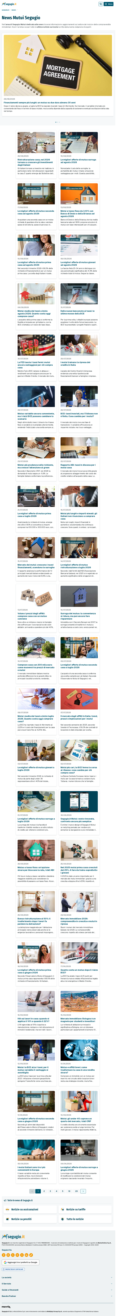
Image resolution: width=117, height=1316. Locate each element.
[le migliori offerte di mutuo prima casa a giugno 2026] (36, 952)
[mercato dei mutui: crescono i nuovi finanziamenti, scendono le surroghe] (36, 547)
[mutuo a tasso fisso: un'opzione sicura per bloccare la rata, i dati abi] (36, 850)
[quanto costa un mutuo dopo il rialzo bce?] (79, 952)
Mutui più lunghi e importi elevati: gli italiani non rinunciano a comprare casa (79, 516)
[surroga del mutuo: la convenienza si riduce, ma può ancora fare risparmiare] (79, 596)
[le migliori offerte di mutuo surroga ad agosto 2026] (79, 142)
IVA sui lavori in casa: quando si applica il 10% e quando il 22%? (33, 1020)
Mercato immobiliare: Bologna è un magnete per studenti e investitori (78, 1020)
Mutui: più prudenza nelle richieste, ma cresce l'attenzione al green (35, 466)
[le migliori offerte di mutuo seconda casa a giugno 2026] (36, 1101)
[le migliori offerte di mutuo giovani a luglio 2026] (36, 750)
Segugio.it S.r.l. (7, 1311)
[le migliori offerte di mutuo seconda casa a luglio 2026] (79, 647)
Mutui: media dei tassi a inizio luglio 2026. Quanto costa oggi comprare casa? (36, 719)
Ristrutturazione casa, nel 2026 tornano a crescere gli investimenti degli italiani (35, 162)
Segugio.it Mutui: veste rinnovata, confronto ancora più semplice (77, 820)
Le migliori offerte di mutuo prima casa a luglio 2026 (34, 514)
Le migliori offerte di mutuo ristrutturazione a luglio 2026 (76, 566)
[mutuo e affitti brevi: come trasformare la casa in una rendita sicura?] (79, 1050)
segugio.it (5, 10)
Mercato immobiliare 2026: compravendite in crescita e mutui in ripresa (79, 921)
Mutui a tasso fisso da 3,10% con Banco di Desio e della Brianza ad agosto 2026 (77, 214)
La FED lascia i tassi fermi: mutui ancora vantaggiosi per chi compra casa (35, 365)
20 (76, 1191)
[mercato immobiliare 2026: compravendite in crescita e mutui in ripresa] (79, 901)
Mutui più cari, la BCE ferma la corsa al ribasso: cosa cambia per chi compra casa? (79, 770)
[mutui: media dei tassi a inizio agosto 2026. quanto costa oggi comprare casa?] (36, 293)
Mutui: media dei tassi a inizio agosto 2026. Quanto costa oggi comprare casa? (34, 314)
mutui (14, 10)
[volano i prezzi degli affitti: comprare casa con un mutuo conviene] (36, 596)
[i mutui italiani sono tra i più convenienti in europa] (36, 1150)
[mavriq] (6, 1307)
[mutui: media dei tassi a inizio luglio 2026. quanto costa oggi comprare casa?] (36, 698)
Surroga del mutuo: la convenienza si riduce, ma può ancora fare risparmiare (78, 616)
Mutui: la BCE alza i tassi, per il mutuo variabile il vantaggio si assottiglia (33, 1070)
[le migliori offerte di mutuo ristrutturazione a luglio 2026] (79, 547)
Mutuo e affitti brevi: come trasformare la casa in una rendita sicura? (78, 1070)
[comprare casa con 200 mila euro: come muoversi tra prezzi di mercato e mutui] (36, 647)
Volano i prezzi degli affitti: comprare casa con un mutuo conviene (32, 616)
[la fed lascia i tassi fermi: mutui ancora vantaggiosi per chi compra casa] (36, 345)
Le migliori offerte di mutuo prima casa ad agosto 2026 (34, 263)
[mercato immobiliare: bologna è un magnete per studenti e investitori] (79, 1001)
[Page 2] (57, 122)
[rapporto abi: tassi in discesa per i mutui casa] (79, 447)
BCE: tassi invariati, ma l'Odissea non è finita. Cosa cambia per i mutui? (79, 415)
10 (69, 1191)
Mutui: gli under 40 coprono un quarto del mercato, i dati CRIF (76, 1120)
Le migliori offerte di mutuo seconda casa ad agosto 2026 (36, 212)
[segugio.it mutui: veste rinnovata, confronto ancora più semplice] (79, 801)
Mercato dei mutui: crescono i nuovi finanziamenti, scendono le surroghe (36, 566)
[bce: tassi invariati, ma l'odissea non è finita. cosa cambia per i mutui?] (79, 396)
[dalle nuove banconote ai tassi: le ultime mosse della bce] (79, 293)
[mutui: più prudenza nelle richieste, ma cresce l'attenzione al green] (36, 447)
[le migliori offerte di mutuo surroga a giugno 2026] (79, 1150)
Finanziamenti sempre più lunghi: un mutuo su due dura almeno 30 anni (40, 102)
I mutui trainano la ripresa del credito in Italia (75, 363)
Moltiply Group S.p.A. (54, 1311)
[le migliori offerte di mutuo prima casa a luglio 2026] (36, 496)
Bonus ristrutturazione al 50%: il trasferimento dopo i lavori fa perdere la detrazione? (34, 921)
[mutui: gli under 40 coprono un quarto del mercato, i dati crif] (79, 1101)
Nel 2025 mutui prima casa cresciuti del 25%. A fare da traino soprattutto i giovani (79, 870)
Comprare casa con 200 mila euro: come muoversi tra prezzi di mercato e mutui (36, 667)
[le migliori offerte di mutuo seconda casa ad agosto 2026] (36, 193)
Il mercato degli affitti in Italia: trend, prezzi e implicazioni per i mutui (79, 717)
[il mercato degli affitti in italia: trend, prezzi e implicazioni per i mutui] (79, 698)
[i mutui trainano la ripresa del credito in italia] (79, 345)
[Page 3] (59, 122)
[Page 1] (55, 122)
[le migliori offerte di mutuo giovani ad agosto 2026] (79, 245)
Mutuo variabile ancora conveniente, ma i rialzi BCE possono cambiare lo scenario (36, 416)
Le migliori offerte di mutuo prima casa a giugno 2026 (34, 971)
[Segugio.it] (13, 1236)
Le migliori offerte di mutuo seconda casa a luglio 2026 (79, 666)
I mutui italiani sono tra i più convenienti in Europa (31, 1168)
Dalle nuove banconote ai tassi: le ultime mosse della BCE (77, 312)
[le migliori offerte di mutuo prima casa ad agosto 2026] (36, 245)
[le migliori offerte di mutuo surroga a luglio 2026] (36, 801)
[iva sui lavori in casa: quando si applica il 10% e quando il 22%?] (36, 1001)
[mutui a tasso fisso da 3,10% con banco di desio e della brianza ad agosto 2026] (79, 193)
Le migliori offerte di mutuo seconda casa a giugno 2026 (36, 1120)
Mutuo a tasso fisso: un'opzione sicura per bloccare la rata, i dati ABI (36, 868)
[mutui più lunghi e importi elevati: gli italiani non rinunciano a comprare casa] (79, 496)
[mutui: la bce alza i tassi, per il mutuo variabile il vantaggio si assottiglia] (36, 1050)
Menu (110, 4)
